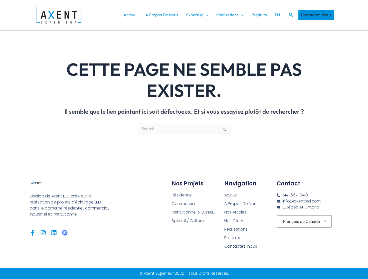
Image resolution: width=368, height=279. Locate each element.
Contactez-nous (240, 246)
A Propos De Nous (161, 15)
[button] (206, 15)
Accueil (130, 15)
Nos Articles (235, 212)
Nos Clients (235, 221)
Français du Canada (301, 221)
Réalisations (227, 15)
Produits (259, 15)
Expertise (195, 15)
